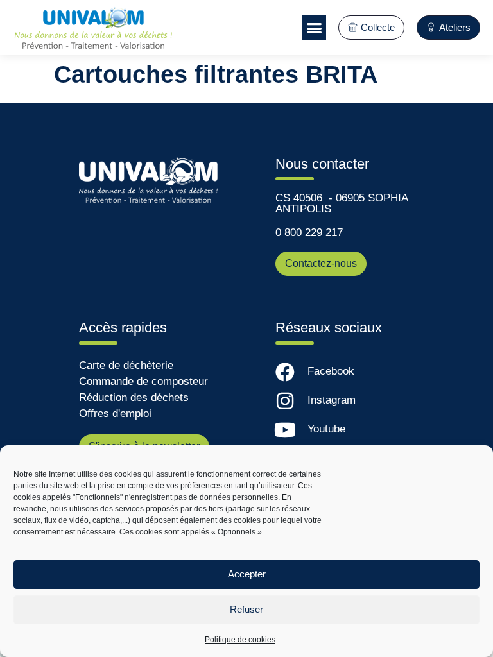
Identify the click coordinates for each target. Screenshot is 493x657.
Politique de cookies (240, 639)
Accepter (247, 573)
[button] (314, 27)
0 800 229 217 (309, 232)
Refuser (246, 609)
